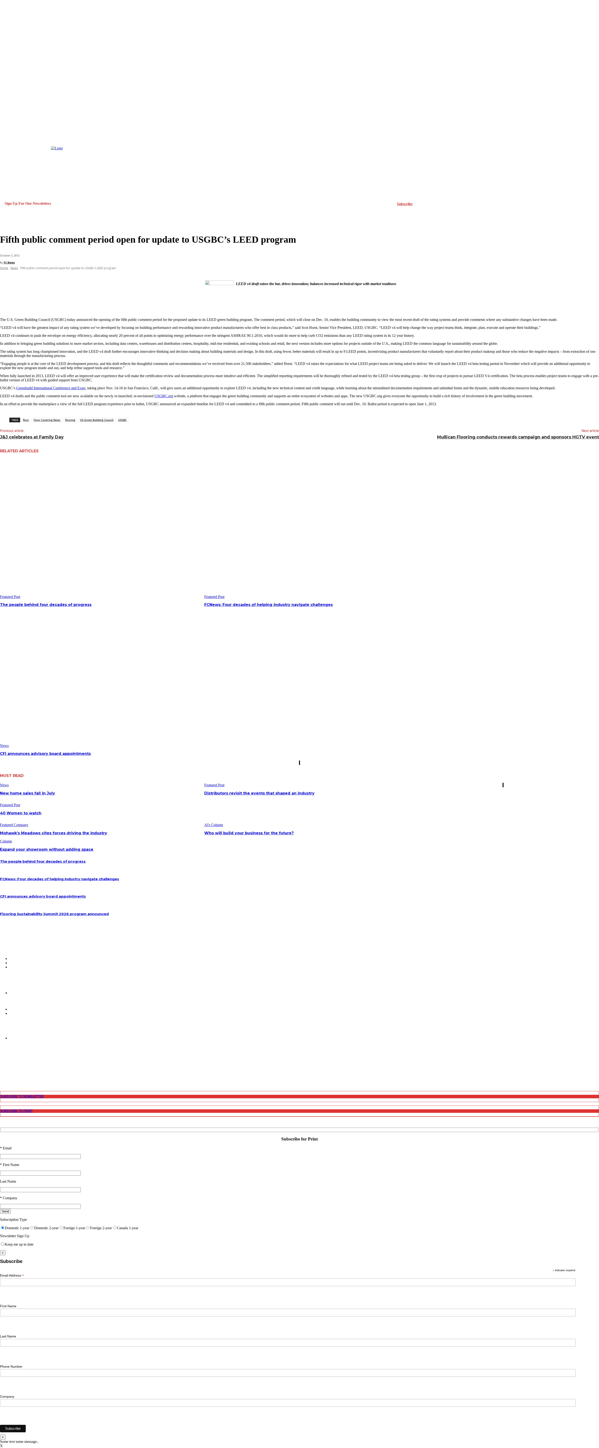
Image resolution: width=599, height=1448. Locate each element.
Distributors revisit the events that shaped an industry (259, 793)
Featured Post (10, 597)
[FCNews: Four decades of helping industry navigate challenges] (304, 528)
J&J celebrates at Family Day (32, 437)
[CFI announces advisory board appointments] (100, 677)
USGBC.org (163, 396)
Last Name (8, 1336)
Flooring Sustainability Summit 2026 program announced (54, 914)
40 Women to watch (20, 813)
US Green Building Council (96, 420)
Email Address (12, 1275)
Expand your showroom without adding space (46, 849)
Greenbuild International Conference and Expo (50, 388)
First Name (8, 1306)
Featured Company (14, 825)
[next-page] (503, 785)
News (14, 268)
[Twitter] (3, 1070)
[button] (5, 223)
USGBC (122, 420)
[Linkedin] (3, 1066)
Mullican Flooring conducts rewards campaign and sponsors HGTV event (518, 437)
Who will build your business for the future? (249, 833)
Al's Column (213, 825)
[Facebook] (3, 1058)
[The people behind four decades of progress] (100, 528)
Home (4, 268)
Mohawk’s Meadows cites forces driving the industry (53, 833)
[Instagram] (3, 1062)
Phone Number (11, 1366)
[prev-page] (299, 763)
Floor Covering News (47, 420)
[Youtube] (3, 1074)
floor (26, 420)
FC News (9, 262)
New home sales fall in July (27, 793)
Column (6, 841)
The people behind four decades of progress (45, 604)
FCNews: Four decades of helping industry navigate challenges (268, 604)
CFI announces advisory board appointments (45, 753)
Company (7, 1396)
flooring (70, 420)
